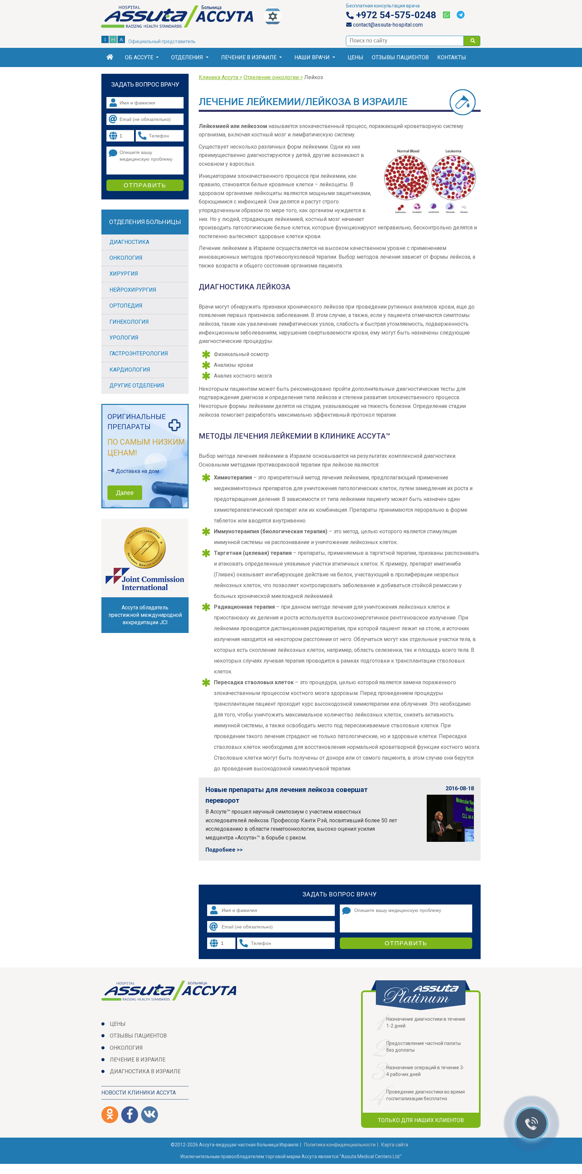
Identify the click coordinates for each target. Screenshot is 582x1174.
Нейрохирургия (132, 290)
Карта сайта (394, 1144)
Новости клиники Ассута (138, 1092)
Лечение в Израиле (249, 57)
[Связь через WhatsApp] (446, 15)
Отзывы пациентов (400, 57)
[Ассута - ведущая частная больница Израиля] (182, 18)
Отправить (406, 943)
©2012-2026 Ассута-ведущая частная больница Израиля (234, 1144)
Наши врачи (312, 57)
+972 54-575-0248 (395, 15)
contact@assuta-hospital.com (387, 25)
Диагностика (129, 242)
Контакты (451, 57)
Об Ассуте (139, 57)
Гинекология (129, 322)
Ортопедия (125, 306)
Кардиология (129, 370)
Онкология (125, 258)
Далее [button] (125, 492)
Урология (123, 338)
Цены (355, 57)
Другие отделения (136, 385)
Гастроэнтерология (138, 353)
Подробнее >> (224, 850)
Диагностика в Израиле (145, 1071)
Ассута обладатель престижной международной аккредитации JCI (145, 615)
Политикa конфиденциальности (340, 1144)
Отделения (187, 57)
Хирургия (123, 274)
